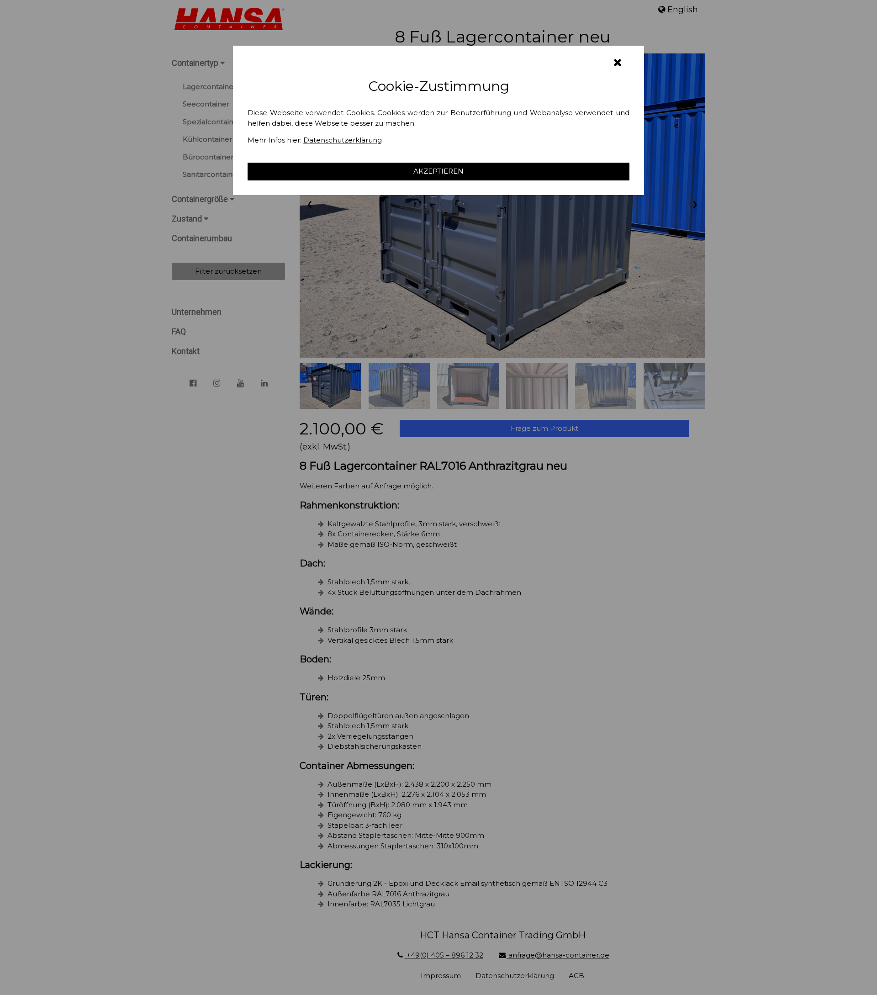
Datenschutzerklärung (342, 140)
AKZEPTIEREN (438, 171)
